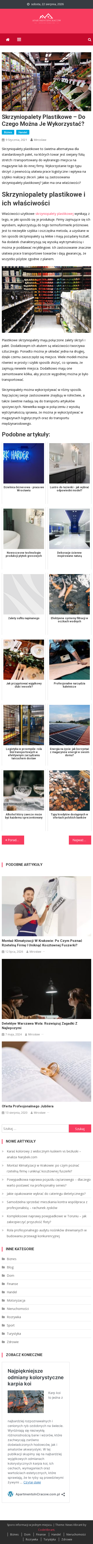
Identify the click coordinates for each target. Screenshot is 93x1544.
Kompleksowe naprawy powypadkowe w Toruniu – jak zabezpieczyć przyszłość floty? (46, 1219)
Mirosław (40, 140)
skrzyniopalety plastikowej (54, 213)
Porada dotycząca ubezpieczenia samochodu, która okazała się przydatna (16, 840)
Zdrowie (13, 1342)
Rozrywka (14, 1317)
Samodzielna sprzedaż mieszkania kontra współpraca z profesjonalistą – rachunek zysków (47, 1205)
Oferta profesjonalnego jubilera (27, 1106)
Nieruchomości (18, 1309)
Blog (10, 1267)
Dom (10, 1275)
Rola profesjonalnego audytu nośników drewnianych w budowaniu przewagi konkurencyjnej (47, 1233)
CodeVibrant (46, 1530)
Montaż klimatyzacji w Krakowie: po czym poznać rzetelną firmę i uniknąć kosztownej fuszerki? (42, 943)
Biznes (8, 132)
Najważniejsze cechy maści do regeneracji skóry (81, 840)
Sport (11, 1325)
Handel (23, 132)
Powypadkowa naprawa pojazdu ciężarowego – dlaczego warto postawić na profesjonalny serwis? (49, 1182)
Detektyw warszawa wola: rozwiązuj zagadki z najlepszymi (39, 1025)
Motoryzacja (16, 1300)
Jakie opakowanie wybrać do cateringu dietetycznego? (46, 1193)
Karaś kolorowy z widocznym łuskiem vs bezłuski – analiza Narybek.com (44, 1154)
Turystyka (14, 1333)
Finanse (12, 1284)
